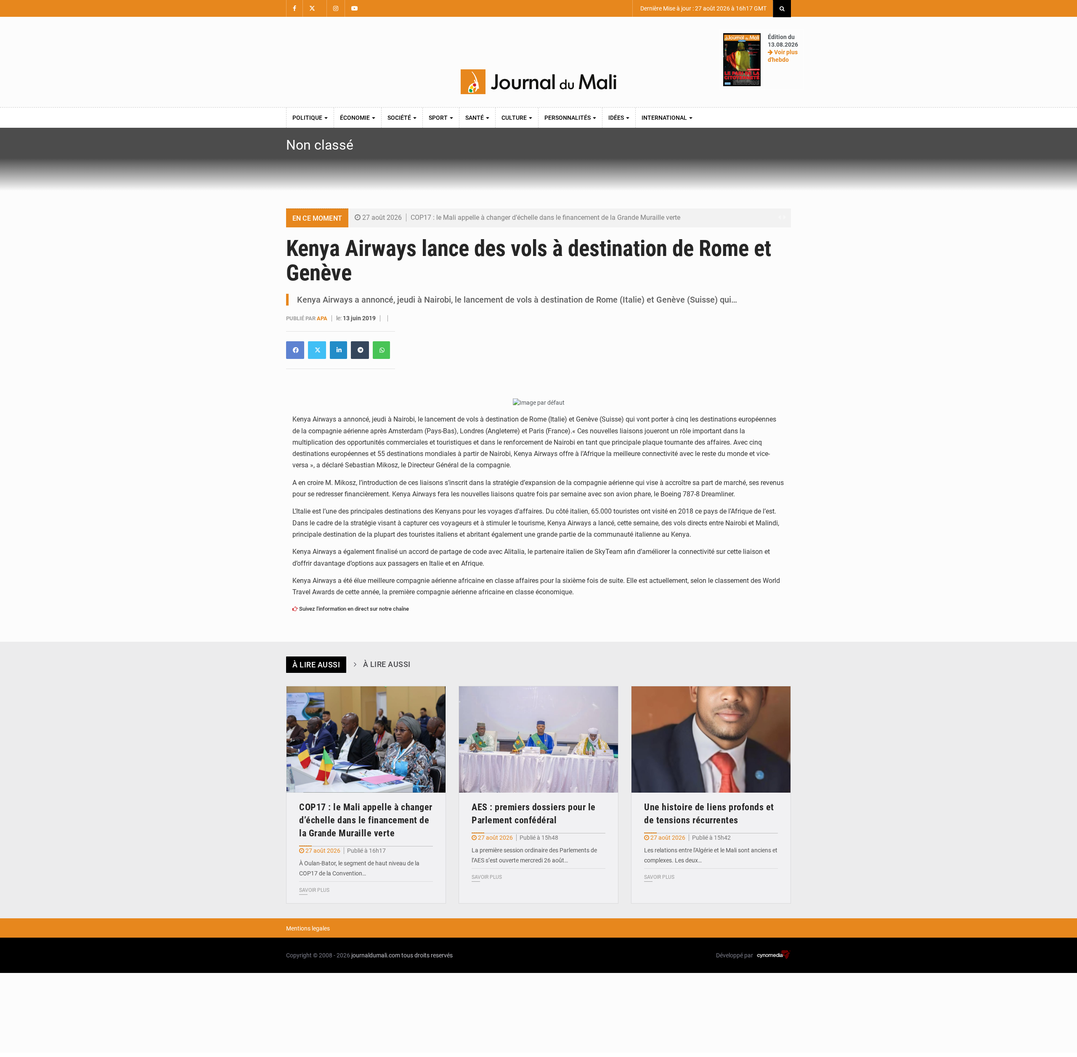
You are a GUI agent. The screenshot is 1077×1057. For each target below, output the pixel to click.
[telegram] (360, 350)
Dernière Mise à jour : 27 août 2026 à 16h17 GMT (703, 8)
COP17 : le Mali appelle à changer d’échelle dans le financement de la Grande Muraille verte (545, 217)
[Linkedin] (295, 350)
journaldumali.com (375, 955)
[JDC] (538, 82)
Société (399, 117)
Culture (514, 117)
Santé (475, 117)
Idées (616, 117)
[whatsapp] (381, 350)
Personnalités (568, 117)
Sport (439, 117)
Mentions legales (308, 928)
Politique (308, 117)
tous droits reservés (427, 955)
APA (323, 318)
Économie (355, 117)
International (665, 117)
